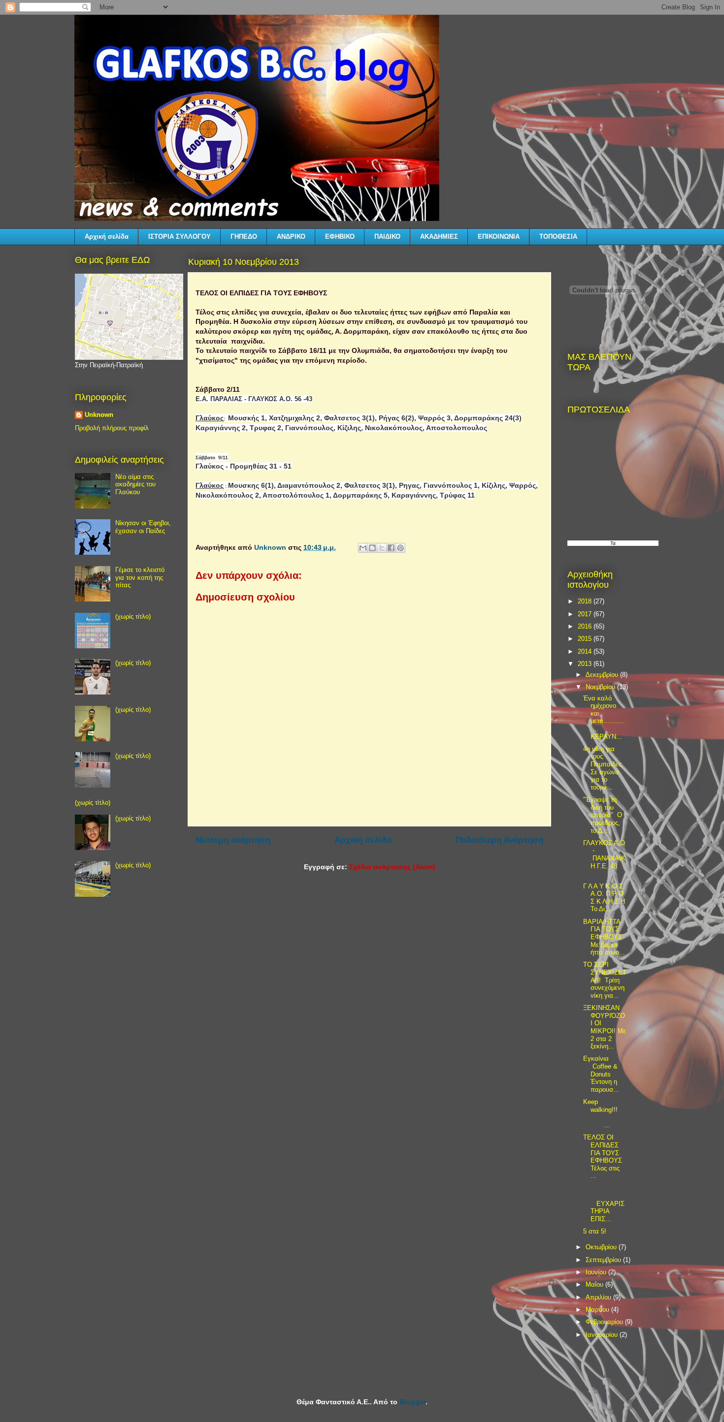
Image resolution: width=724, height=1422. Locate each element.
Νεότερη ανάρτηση (233, 840)
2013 (585, 663)
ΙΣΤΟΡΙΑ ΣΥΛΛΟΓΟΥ (179, 236)
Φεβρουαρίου (605, 1322)
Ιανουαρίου (603, 1334)
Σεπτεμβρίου (604, 1260)
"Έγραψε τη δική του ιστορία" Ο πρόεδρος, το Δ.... (602, 815)
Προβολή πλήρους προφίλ (112, 428)
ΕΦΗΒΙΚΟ (340, 236)
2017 (585, 614)
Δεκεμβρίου (603, 674)
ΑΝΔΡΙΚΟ (291, 236)
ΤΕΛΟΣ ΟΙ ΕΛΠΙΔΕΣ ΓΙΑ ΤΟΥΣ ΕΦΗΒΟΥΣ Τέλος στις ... (602, 1156)
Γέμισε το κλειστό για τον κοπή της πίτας (140, 577)
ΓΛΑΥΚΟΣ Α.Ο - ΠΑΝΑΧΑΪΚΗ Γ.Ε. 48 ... (604, 858)
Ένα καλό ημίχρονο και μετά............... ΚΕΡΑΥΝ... (604, 717)
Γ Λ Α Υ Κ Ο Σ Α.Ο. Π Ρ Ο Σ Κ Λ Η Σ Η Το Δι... (604, 898)
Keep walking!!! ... (604, 1113)
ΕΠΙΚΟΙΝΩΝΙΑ (499, 236)
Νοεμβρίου (601, 687)
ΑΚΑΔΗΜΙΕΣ (439, 236)
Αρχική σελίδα (107, 236)
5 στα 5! (594, 1231)
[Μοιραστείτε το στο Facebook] (391, 548)
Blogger (412, 1402)
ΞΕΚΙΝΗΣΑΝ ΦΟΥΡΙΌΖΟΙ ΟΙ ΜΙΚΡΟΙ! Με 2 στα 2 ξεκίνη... (604, 1027)
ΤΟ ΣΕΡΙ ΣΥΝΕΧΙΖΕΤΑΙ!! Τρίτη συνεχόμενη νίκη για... (604, 980)
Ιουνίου (597, 1272)
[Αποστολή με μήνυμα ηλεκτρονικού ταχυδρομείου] (363, 548)
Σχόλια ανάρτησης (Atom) (392, 867)
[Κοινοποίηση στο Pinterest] (400, 548)
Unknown (99, 414)
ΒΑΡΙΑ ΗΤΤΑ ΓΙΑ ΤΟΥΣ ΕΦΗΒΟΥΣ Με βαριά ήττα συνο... (604, 937)
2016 (585, 626)
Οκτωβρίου (602, 1247)
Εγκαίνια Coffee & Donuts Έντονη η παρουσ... (601, 1074)
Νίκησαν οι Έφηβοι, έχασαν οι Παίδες (143, 527)
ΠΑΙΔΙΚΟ (387, 236)
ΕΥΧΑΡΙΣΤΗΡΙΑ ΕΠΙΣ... (604, 1204)
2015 (585, 638)
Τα (613, 543)
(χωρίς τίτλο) (133, 616)
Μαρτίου (598, 1309)
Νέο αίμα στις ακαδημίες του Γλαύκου (135, 484)
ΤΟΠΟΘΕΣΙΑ (558, 236)
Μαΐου (595, 1284)
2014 (585, 651)
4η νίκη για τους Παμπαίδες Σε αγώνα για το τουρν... (602, 768)
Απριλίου (599, 1297)
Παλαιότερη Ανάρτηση (499, 840)
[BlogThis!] (372, 548)
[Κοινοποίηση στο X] (382, 548)
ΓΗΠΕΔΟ (243, 236)
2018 (585, 601)
